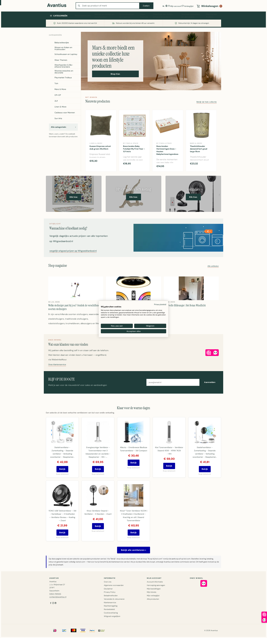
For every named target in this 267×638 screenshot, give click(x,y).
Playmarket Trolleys (211, 15)
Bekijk (62, 469)
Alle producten (153, 599)
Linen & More (60, 107)
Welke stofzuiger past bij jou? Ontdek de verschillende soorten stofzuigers (74, 307)
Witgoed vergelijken (112, 616)
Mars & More (60, 89)
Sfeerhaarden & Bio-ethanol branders (163, 15)
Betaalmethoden (111, 595)
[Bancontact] (64, 630)
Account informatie (155, 582)
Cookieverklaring (111, 613)
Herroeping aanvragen (156, 585)
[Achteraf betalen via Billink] (101, 630)
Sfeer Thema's (144, 15)
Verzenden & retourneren (114, 599)
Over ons (107, 582)
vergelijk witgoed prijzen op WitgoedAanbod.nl (73, 251)
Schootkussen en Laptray (126, 15)
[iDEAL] (54, 630)
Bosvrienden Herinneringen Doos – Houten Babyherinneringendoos (167, 150)
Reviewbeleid (109, 609)
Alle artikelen (213, 266)
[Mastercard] (73, 630)
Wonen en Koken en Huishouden (104, 15)
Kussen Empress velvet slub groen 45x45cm (100, 147)
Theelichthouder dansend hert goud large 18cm (198, 149)
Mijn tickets (151, 592)
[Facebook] (50, 603)
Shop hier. (115, 74)
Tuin (56, 83)
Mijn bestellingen (153, 589)
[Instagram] (53, 603)
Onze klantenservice (57, 365)
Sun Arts (58, 118)
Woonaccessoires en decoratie (190, 15)
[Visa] (82, 630)
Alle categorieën (63, 127)
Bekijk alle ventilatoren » (133, 550)
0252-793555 (55, 594)
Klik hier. (74, 197)
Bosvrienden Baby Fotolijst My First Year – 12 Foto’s (134, 149)
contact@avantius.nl (57, 597)
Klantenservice (110, 602)
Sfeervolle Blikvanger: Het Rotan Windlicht (185, 305)
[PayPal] (92, 630)
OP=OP (58, 95)
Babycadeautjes (83, 15)
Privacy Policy (109, 592)
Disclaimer (108, 589)
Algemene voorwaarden (113, 585)
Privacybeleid (160, 304)
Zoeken (146, 5)
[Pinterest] (55, 603)
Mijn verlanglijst (153, 595)
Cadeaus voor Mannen (65, 113)
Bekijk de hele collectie (206, 102)
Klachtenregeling (110, 606)
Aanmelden (209, 382)
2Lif (56, 101)
